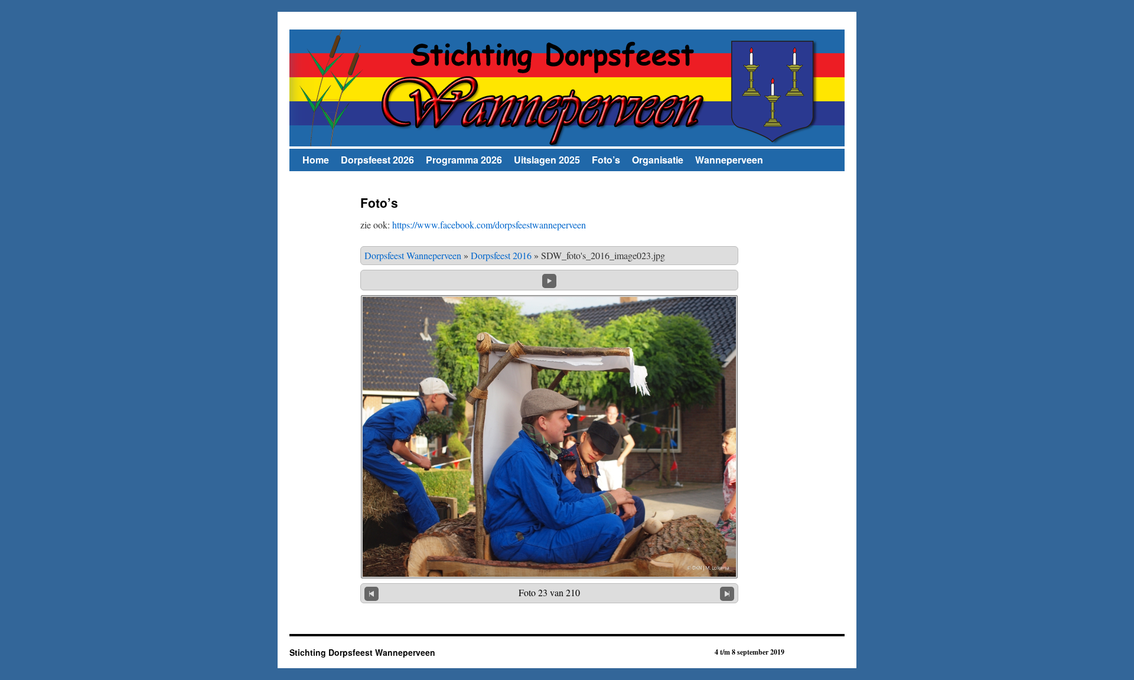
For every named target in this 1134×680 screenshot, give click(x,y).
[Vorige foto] (371, 593)
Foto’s (606, 159)
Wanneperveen (729, 159)
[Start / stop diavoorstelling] (549, 279)
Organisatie (657, 159)
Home (315, 159)
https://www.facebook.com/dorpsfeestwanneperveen (489, 224)
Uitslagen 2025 (547, 159)
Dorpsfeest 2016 (501, 255)
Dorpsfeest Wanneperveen (412, 255)
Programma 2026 (464, 159)
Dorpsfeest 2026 (377, 159)
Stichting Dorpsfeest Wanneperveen (362, 652)
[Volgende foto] (727, 593)
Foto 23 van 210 (549, 592)
